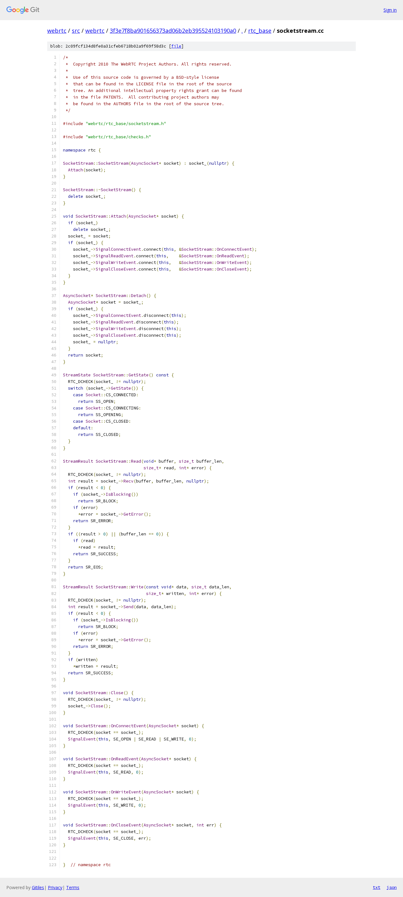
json (392, 887)
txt (376, 887)
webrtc (56, 30)
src (76, 30)
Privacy (55, 887)
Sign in (390, 10)
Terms (72, 887)
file (176, 46)
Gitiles (38, 887)
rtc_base (259, 30)
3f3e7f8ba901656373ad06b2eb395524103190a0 (173, 30)
